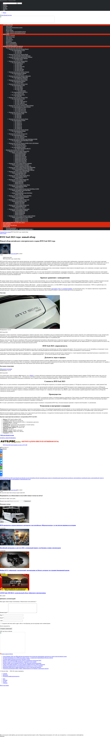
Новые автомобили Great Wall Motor (21, 190)
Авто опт (6, 34)
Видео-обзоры (9, 30)
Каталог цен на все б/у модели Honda (18, 54)
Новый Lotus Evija (19, 203)
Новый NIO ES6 (19, 182)
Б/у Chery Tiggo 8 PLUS (21, 101)
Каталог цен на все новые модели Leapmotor (20, 163)
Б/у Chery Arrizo (19, 100)
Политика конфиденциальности (11, 676)
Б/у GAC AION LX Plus (21, 136)
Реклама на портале (11, 228)
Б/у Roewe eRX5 (19, 82)
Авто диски (9, 38)
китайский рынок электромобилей (90, 478)
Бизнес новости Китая (7, 654)
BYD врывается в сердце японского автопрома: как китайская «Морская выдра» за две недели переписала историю (38, 525)
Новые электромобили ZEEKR (20, 210)
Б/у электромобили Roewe (18, 81)
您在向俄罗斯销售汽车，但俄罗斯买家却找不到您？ (20, 229)
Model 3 (32, 375)
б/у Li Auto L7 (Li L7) (20, 108)
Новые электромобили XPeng (19, 186)
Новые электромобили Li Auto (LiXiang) (22, 217)
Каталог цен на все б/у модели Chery (18, 97)
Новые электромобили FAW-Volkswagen (22, 168)
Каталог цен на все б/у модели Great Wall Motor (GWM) (23, 139)
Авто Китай (14, 253)
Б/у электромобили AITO (18, 50)
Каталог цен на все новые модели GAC (19, 205)
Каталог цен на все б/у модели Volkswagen (20, 76)
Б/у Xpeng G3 (18, 123)
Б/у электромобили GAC (18, 135)
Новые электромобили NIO (19, 180)
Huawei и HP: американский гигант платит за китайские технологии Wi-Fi (22, 660)
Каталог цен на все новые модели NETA (19, 175)
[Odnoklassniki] (55, 455)
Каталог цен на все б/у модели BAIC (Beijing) (20, 57)
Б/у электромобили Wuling (18, 147)
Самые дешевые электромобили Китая (16, 31)
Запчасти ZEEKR (10, 35)
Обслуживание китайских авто (14, 222)
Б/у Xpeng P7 (18, 121)
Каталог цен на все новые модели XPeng (19, 185)
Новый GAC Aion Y (20, 207)
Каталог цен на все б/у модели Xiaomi (18, 129)
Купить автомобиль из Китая (13, 46)
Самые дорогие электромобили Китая (15, 33)
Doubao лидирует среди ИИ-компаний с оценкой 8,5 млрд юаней (19, 661)
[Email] (55, 470)
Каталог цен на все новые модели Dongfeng (20, 195)
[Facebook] (55, 451)
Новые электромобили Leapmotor (20, 164)
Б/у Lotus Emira (22, 90)
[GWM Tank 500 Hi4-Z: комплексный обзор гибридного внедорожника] (14, 590)
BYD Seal (2, 478)
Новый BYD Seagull (20, 155)
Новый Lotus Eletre (20, 202)
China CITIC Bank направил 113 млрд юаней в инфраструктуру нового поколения (24, 664)
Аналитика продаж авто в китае (14, 27)
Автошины (9, 41)
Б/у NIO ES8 (18, 117)
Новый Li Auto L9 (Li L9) (21, 221)
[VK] (55, 453)
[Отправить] (55, 475)
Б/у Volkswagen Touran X (21, 78)
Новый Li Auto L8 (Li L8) (21, 219)
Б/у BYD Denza (19, 63)
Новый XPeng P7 (19, 187)
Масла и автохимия (11, 42)
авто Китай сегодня (24, 478)
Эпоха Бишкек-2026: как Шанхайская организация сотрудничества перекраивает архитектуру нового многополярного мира (35, 656)
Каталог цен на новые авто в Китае (15, 150)
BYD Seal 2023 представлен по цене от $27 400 (15, 445)
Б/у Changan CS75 (19, 74)
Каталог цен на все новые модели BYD (19, 151)
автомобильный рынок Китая (59, 478)
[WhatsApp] (55, 467)
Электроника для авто (11, 45)
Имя (1, 615)
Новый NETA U (19, 178)
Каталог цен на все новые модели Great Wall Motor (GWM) (24, 189)
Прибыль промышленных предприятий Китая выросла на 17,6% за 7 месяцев (23, 665)
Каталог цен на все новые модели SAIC (19, 171)
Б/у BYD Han (18, 65)
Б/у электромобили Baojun (18, 144)
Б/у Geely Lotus (19, 89)
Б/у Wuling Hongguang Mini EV (23, 148)
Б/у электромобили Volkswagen (20, 77)
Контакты (6, 226)
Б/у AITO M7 (18, 53)
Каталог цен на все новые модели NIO (19, 179)
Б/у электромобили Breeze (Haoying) (21, 55)
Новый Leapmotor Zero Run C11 (23, 166)
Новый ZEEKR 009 (20, 213)
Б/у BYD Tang (18, 68)
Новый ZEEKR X (19, 214)
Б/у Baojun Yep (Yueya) (20, 146)
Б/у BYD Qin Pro (19, 70)
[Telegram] (55, 463)
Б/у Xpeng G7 (18, 125)
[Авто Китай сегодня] (6, 15)
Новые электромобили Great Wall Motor (22, 193)
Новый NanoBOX (19, 198)
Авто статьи (9, 26)
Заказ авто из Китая (10, 225)
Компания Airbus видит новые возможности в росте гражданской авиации (22, 667)
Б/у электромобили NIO (18, 113)
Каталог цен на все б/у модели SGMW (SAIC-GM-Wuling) (24, 143)
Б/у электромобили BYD (18, 62)
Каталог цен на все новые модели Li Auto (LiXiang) (22, 215)
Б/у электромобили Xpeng (18, 120)
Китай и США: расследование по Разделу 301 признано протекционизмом (22, 663)
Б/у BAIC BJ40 (19, 59)
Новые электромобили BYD (19, 152)
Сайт (1, 620)
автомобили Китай (34, 478)
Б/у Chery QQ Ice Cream (21, 104)
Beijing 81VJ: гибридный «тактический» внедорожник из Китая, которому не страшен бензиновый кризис (34, 570)
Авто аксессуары (10, 37)
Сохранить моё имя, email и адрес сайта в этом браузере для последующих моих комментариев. (26, 623)
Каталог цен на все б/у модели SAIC (18, 80)
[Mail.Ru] (55, 458)
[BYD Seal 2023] (30, 328)
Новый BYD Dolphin (20, 154)
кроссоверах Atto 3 (56, 288)
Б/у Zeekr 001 (18, 96)
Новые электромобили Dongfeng (20, 197)
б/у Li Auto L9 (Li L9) (20, 111)
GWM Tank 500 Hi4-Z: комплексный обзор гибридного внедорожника (23, 593)
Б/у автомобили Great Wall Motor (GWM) (22, 140)
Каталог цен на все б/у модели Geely (18, 84)
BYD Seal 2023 (9, 478)
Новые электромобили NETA (19, 176)
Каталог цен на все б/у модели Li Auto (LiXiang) (21, 105)
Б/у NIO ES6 (18, 116)
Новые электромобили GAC (19, 206)
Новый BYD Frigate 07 (21, 162)
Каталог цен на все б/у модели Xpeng (18, 119)
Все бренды (7, 224)
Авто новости (8, 24)
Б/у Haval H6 (18, 141)
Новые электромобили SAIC (19, 172)
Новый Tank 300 (19, 191)
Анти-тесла (9, 29)
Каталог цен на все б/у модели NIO (18, 112)
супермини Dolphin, (67, 288)
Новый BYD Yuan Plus (20, 160)
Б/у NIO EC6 (18, 115)
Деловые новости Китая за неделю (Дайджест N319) (16, 659)
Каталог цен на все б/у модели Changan (19, 72)
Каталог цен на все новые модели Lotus (19, 199)
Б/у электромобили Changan (19, 73)
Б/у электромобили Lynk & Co (19, 92)
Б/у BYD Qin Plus (19, 69)
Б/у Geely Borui (19, 86)
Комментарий (4, 612)
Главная (2, 232)
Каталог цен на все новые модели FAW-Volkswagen (22, 167)
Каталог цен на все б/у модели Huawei (19, 49)
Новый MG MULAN (20, 174)
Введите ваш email (5, 501)
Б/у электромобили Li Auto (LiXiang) (21, 107)
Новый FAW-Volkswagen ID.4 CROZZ (24, 170)
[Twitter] (55, 460)
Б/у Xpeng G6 (18, 124)
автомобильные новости (46, 478)
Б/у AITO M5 (18, 51)
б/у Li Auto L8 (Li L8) (20, 109)
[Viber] (55, 465)
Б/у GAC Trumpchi (19, 137)
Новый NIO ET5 (19, 183)
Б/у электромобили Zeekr (18, 94)
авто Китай (16, 478)
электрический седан (25, 479)
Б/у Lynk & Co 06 (19, 93)
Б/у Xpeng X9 (18, 128)
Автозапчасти (9, 39)
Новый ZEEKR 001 (20, 211)
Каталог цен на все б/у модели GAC (18, 133)
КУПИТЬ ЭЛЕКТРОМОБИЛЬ (8, 438)
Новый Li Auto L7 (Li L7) (21, 218)
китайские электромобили (74, 478)
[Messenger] (55, 472)
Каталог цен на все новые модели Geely (19, 209)
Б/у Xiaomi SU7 (19, 132)
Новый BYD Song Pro (20, 158)
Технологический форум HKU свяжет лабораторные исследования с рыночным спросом (25, 668)
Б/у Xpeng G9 (18, 127)
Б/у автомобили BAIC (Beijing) (20, 58)
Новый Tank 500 (19, 194)
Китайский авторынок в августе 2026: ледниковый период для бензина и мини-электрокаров (30, 548)
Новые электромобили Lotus (19, 201)
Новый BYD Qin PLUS (21, 159)
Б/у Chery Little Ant (20, 102)
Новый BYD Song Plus (21, 156)
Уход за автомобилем (11, 43)
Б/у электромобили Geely (18, 85)
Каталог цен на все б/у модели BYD (18, 61)
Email (2, 618)
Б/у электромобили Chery (18, 98)
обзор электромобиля (14, 479)
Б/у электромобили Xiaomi (19, 131)
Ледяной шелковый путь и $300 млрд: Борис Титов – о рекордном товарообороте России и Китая (28, 657)
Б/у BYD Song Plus (20, 66)
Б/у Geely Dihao (19, 88)
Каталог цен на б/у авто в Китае (14, 47)
